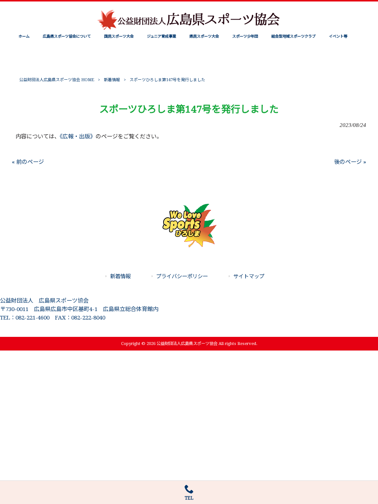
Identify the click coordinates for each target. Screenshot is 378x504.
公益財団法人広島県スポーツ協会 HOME (56, 79)
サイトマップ (248, 276)
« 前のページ (28, 162)
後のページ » (350, 162)
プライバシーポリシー (182, 276)
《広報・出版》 (78, 136)
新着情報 (112, 79)
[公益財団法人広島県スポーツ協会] (189, 29)
